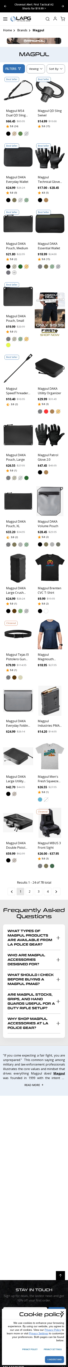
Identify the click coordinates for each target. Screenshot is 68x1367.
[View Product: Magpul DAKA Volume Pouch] (50, 501)
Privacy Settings (38, 1333)
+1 (14, 272)
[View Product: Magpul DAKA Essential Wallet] (50, 223)
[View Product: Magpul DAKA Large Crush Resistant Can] (18, 568)
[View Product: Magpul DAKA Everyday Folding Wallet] (18, 701)
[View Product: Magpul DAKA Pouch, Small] (18, 296)
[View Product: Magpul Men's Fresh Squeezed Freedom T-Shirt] (50, 756)
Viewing (34, 69)
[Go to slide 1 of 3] (62, 6)
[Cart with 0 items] (62, 19)
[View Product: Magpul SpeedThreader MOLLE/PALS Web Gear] (18, 368)
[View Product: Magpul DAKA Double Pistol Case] (18, 823)
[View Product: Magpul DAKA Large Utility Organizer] (18, 756)
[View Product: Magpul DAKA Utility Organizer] (50, 368)
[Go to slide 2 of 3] (5, 6)
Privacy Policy (53, 1329)
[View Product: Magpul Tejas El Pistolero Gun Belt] (18, 634)
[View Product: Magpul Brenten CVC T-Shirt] (50, 568)
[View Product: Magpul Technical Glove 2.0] (50, 157)
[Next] (56, 891)
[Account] (55, 19)
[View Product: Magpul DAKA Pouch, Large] (18, 435)
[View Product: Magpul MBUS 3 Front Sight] (50, 823)
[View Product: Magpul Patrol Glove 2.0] (50, 435)
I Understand (54, 1359)
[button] (8, 133)
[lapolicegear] (21, 19)
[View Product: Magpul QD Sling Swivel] (50, 90)
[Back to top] (60, 1275)
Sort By (54, 69)
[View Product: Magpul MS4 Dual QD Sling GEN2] (18, 90)
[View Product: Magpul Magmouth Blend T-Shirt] (50, 634)
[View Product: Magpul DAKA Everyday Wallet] (18, 157)
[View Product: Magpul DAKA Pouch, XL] (18, 501)
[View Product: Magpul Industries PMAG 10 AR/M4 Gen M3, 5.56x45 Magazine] (50, 701)
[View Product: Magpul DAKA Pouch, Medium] (18, 223)
